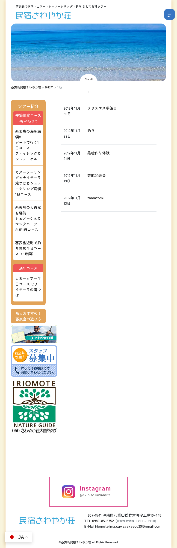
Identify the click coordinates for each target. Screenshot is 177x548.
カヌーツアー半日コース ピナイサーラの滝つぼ (28, 287)
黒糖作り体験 (98, 153)
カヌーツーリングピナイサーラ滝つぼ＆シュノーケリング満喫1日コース (28, 183)
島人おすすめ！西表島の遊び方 (28, 316)
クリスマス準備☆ (102, 108)
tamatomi (95, 197)
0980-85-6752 (103, 520)
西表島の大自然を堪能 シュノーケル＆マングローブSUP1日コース (28, 218)
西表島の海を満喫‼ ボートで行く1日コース (28, 145)
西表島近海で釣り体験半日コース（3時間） (28, 248)
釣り (91, 130)
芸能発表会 (96, 175)
